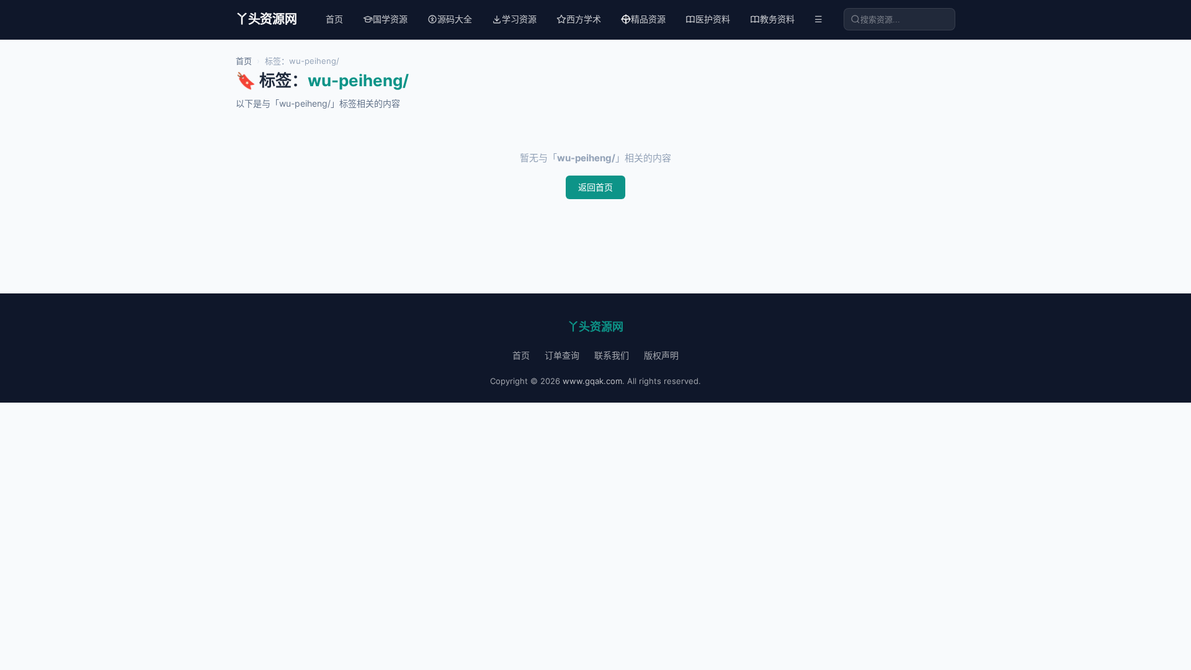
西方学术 (583, 19)
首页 (334, 19)
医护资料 (712, 19)
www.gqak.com (592, 381)
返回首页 (595, 187)
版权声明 (661, 355)
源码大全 (454, 19)
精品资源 (648, 19)
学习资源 (519, 19)
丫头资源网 (266, 19)
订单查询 (562, 355)
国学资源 (390, 19)
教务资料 (777, 19)
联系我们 (611, 355)
